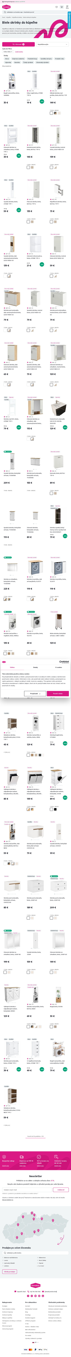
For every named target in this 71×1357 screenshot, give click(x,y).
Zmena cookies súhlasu (54, 1321)
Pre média (28, 1335)
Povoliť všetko (57, 693)
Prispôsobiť (34, 693)
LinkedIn (43, 1296)
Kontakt (27, 1306)
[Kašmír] (59, 113)
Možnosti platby (7, 1315)
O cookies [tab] (58, 667)
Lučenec (6, 1266)
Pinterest (39, 1296)
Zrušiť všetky (19, 52)
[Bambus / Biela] (28, 809)
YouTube (35, 1296)
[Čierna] (55, 809)
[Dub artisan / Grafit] (55, 113)
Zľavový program (7, 1326)
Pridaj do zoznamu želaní (20, 71)
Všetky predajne (9, 1272)
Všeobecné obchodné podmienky (57, 1306)
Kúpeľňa (8, 17)
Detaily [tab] (35, 667)
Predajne (4, 1306)
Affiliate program (30, 1321)
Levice (6, 1260)
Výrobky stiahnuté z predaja (33, 1338)
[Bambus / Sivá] (32, 809)
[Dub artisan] (8, 653)
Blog (26, 1312)
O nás (27, 1324)
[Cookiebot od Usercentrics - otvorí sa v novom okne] (61, 662)
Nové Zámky (42, 1260)
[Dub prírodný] (55, 1026)
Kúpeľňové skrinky (17, 17)
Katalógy (28, 1315)
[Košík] (62, 7)
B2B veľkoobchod (30, 1329)
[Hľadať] (4, 12)
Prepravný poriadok (54, 1315)
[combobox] (52, 44)
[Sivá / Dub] (8, 599)
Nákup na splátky (7, 1318)
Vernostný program (7, 1329)
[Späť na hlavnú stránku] (6, 7)
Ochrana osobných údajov (55, 1309)
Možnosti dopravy (7, 1312)
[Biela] (51, 113)
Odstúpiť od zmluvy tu (54, 1318)
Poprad (41, 1263)
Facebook (28, 1296)
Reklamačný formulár (31, 1309)
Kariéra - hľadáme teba (32, 1326)
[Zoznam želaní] (56, 7)
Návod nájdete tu (7, 1200)
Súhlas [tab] (12, 667)
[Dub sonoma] (32, 167)
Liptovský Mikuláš (9, 1263)
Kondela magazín (30, 1318)
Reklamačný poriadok (54, 1312)
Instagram (32, 1296)
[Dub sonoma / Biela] (55, 167)
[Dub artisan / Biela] (5, 599)
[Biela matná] (51, 167)
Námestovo (42, 1257)
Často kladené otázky (8, 1309)
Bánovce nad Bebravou (11, 1257)
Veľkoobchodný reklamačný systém (35, 1332)
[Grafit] (39, 755)
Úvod (3, 17)
